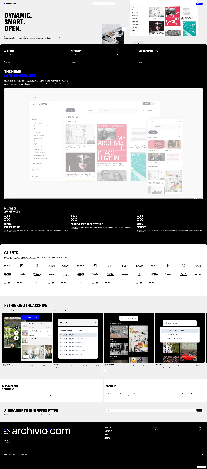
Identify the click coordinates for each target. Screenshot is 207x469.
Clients (111, 3)
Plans (107, 3)
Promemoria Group (13, 436)
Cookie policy (196, 454)
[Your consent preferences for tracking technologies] (201, 467)
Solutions (101, 3)
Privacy (201, 454)
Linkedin (155, 427)
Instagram (155, 429)
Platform (96, 3)
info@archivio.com (7, 442)
